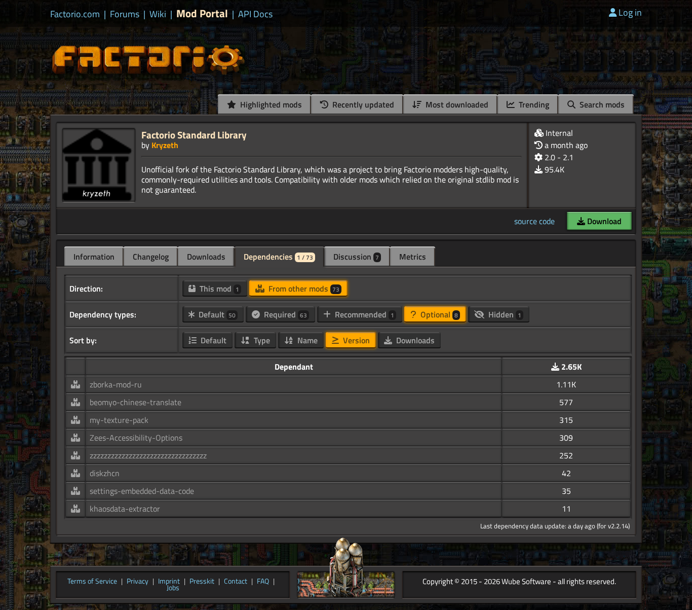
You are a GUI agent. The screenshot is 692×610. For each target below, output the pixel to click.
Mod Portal (202, 13)
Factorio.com (75, 14)
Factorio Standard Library (194, 134)
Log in (630, 12)
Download (603, 221)
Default (216, 314)
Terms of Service (92, 581)
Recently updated (362, 104)
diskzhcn (105, 473)
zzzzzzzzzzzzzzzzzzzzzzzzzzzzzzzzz (148, 455)
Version (355, 340)
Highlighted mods (270, 104)
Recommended (363, 314)
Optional (438, 314)
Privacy (137, 581)
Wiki (157, 14)
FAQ (263, 581)
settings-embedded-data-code (142, 491)
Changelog (151, 256)
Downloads (206, 256)
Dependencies (278, 256)
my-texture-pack (119, 420)
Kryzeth (164, 145)
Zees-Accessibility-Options (136, 438)
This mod (218, 288)
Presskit (201, 581)
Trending (533, 104)
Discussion (356, 256)
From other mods (302, 288)
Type (261, 340)
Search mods (601, 104)
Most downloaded (456, 104)
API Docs (255, 14)
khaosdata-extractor (125, 509)
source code (534, 221)
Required (284, 314)
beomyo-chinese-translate (135, 402)
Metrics (412, 256)
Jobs (173, 588)
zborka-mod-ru (116, 384)
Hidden (503, 314)
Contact (235, 581)
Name (306, 340)
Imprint (169, 581)
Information (93, 256)
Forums (124, 14)
